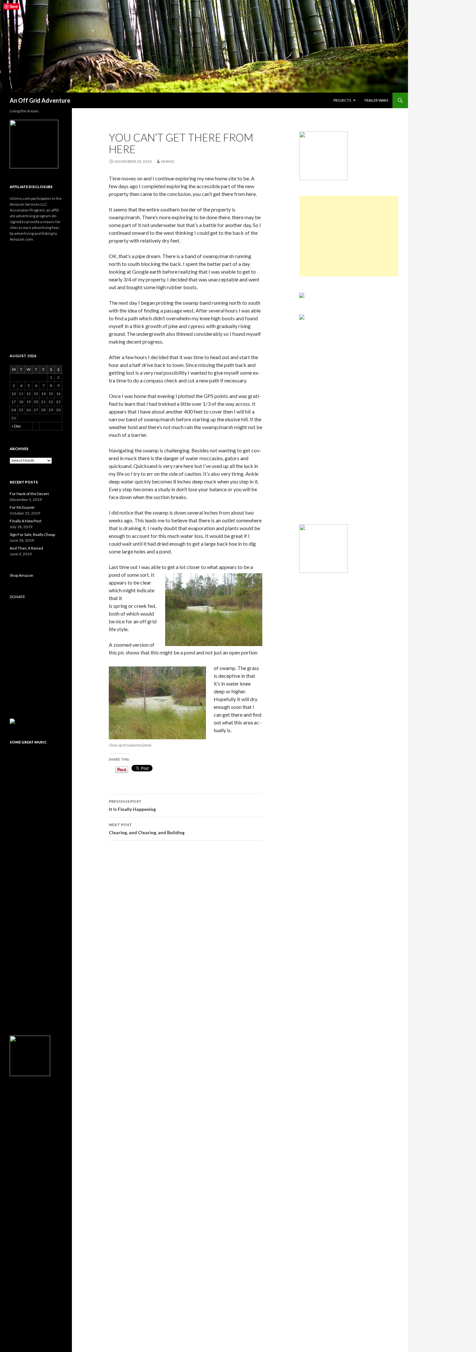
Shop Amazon (21, 575)
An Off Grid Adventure (40, 100)
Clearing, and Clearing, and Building (147, 828)
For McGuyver (22, 507)
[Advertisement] (348, 236)
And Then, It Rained (26, 548)
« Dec (16, 426)
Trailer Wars (376, 100)
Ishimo (168, 161)
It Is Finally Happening (132, 805)
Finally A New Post (25, 520)
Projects (342, 100)
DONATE (17, 596)
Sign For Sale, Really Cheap (32, 534)
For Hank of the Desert (29, 493)
